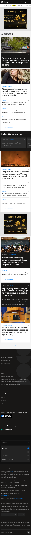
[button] (29, 2)
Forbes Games (9, 5)
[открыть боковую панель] (25, 2)
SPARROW (12, 515)
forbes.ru (15, 468)
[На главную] (4, 2)
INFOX (20, 515)
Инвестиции (12, 139)
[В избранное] (28, 55)
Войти (21, 2)
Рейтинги (20, 5)
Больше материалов (7, 127)
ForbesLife (4, 100)
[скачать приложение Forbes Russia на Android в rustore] (6, 416)
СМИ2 (3, 515)
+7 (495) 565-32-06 (18, 498)
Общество (4, 270)
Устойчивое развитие (15, 55)
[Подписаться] (28, 442)
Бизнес (11, 285)
